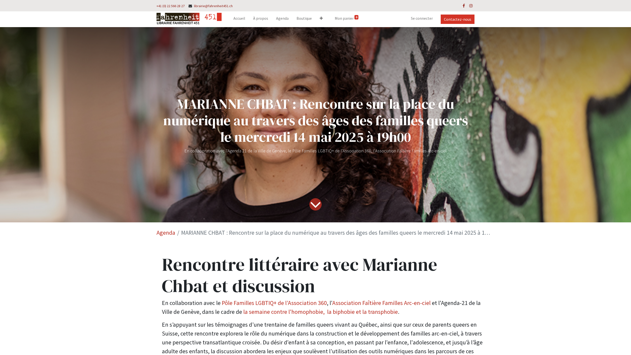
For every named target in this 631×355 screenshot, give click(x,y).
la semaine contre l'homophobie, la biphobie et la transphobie (320, 312)
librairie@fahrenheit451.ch (213, 6)
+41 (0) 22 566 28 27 (171, 6)
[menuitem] (239, 19)
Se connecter (422, 18)
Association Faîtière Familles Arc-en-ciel (381, 303)
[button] (321, 19)
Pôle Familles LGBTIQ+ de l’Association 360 (274, 303)
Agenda (166, 232)
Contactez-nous (457, 19)
